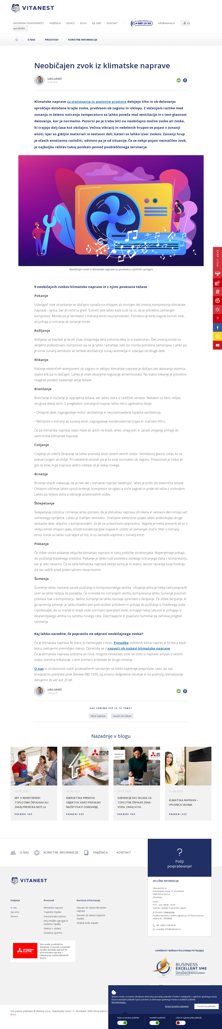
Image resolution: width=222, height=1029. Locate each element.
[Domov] (29, 881)
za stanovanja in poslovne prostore (96, 101)
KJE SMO (96, 23)
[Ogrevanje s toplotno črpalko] (217, 282)
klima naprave (98, 716)
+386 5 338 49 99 (168, 925)
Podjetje (15, 900)
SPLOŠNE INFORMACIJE (166, 880)
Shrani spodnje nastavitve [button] (177, 1006)
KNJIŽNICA (55, 23)
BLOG (83, 23)
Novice (14, 916)
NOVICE (70, 23)
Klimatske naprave (53, 907)
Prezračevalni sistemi (55, 916)
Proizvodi (52, 39)
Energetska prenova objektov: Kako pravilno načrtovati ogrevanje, (83, 802)
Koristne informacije (82, 39)
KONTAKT (112, 23)
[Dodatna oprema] (217, 309)
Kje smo (15, 912)
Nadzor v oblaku (52, 928)
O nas (31, 39)
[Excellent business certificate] (179, 967)
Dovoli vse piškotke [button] (206, 1006)
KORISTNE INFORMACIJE (60, 852)
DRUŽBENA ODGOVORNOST (28, 23)
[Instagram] (217, 336)
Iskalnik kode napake (87, 922)
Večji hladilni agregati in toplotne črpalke (56, 922)
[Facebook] (217, 327)
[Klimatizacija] (217, 273)
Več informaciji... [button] (118, 1002)
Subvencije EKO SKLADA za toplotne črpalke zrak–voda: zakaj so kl (135, 802)
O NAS (24, 852)
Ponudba (121, 642)
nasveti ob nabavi (122, 716)
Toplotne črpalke (52, 912)
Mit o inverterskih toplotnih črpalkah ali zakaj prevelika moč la (31, 802)
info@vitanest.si (166, 23)
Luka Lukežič (55, 78)
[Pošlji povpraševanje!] (217, 318)
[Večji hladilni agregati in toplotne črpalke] (217, 300)
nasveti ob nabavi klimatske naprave (138, 648)
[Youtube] (217, 345)
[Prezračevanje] (217, 291)
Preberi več (24, 814)
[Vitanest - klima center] (34, 7)
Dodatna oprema (53, 932)
